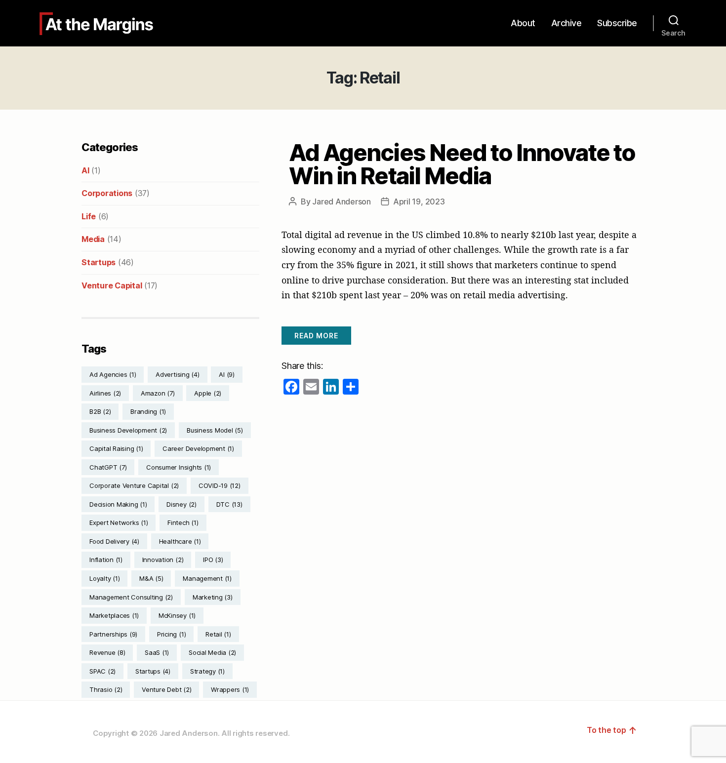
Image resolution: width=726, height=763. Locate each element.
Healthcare (180, 541)
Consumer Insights (178, 467)
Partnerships (113, 634)
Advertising (177, 374)
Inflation (105, 559)
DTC (229, 504)
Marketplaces (114, 615)
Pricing (171, 634)
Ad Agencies (112, 374)
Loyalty (104, 578)
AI (85, 170)
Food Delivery (114, 541)
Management (207, 578)
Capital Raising (116, 448)
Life (88, 216)
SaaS (157, 652)
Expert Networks (118, 522)
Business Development (128, 430)
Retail (218, 634)
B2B (100, 411)
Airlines (105, 393)
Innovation (163, 559)
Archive (566, 23)
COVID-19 (220, 485)
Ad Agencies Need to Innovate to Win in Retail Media (462, 164)
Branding (148, 411)
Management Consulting (131, 597)
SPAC (102, 671)
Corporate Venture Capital (134, 485)
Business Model (215, 430)
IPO (213, 559)
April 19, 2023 (419, 201)
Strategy (207, 671)
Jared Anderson (341, 201)
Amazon (158, 393)
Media (93, 239)
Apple (207, 393)
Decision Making (118, 504)
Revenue (107, 652)
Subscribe (617, 23)
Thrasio (105, 689)
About (523, 23)
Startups (98, 262)
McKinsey (177, 615)
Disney (181, 504)
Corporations (106, 193)
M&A (151, 578)
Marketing (213, 597)
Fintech (182, 522)
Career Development (198, 448)
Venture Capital (111, 285)
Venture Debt (166, 689)
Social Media (212, 652)
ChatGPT (107, 467)
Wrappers (230, 689)
